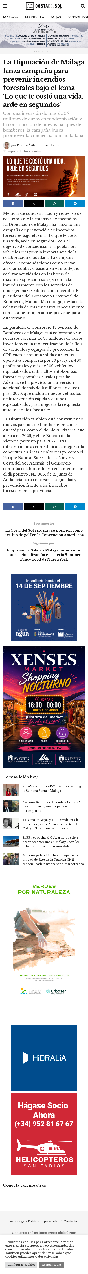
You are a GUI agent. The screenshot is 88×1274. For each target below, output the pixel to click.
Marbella (34, 17)
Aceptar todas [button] (51, 1264)
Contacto (70, 1221)
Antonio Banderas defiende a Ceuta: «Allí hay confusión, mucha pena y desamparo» (53, 806)
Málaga (10, 17)
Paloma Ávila (26, 145)
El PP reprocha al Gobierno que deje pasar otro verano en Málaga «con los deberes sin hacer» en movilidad (51, 842)
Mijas (56, 17)
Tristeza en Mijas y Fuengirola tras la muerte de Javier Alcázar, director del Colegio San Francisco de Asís (51, 824)
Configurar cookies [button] (21, 1264)
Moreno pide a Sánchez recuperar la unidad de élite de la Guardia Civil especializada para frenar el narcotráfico (53, 860)
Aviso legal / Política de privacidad (34, 1221)
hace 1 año (51, 145)
